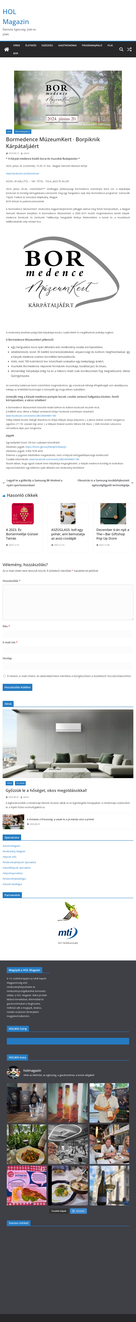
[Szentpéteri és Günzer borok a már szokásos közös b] (109, 1103)
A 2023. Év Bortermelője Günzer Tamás (22, 534)
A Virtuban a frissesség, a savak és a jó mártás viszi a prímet (60, 819)
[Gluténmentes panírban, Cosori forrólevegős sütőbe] (26, 1185)
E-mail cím (10, 642)
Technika (20, 783)
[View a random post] (129, 49)
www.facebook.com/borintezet (22, 173)
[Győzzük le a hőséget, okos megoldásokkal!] (68, 743)
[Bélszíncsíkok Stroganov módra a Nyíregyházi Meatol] (26, 1144)
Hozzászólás (11, 581)
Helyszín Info (9, 856)
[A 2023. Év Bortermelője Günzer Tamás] (23, 505)
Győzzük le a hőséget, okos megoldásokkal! (46, 790)
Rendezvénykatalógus (14, 878)
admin (26, 153)
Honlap (7, 658)
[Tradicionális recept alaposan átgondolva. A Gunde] (68, 1185)
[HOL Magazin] (7, 49)
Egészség (47, 45)
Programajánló (92, 45)
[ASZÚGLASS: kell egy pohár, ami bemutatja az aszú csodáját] (68, 505)
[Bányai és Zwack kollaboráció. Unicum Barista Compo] (26, 1103)
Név (6, 626)
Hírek (16, 45)
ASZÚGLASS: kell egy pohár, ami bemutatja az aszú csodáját (68, 534)
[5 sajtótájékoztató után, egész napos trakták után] (109, 1144)
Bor (15, 53)
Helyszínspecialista (13, 873)
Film (110, 45)
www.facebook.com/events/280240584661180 (31, 415)
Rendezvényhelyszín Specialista (19, 862)
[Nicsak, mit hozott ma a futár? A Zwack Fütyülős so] (68, 1103)
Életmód (30, 45)
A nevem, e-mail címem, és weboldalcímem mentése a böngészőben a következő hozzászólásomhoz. (69, 676)
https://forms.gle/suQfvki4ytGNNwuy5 (46, 446)
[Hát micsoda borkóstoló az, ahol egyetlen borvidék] (68, 1144)
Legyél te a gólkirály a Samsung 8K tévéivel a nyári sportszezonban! (34, 483)
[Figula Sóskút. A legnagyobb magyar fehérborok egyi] (109, 1185)
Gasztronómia (67, 45)
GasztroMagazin (11, 845)
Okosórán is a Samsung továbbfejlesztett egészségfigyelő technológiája (103, 483)
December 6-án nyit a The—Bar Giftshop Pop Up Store (112, 534)
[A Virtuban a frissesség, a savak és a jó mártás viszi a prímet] (13, 821)
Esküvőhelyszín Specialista (17, 867)
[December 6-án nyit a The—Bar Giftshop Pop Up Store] (113, 505)
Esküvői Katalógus (12, 884)
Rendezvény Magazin (14, 851)
